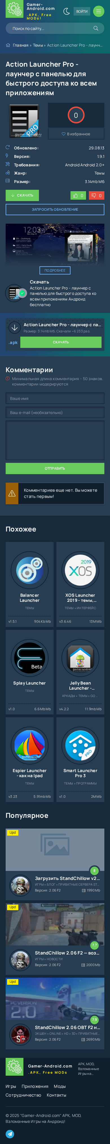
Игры (11, 1086)
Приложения (35, 1086)
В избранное (79, 133)
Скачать (25, 195)
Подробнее (55, 270)
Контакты (56, 1095)
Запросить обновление (55, 209)
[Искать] (95, 28)
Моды (60, 1086)
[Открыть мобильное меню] (98, 11)
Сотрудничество (23, 1095)
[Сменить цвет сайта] (66, 11)
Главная (21, 45)
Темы (38, 45)
